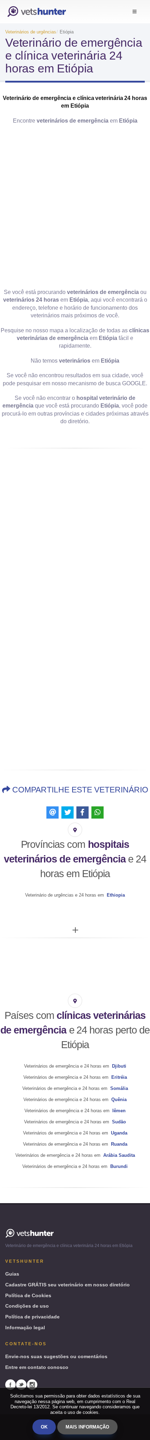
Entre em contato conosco (36, 1367)
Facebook (10, 1384)
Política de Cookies (28, 1295)
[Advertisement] (75, 206)
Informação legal (25, 1327)
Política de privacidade (32, 1316)
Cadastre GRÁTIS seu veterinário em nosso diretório (67, 1284)
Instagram (32, 1384)
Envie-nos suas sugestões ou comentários (56, 1356)
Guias (12, 1274)
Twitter (21, 1384)
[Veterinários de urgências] (36, 12)
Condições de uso (27, 1306)
